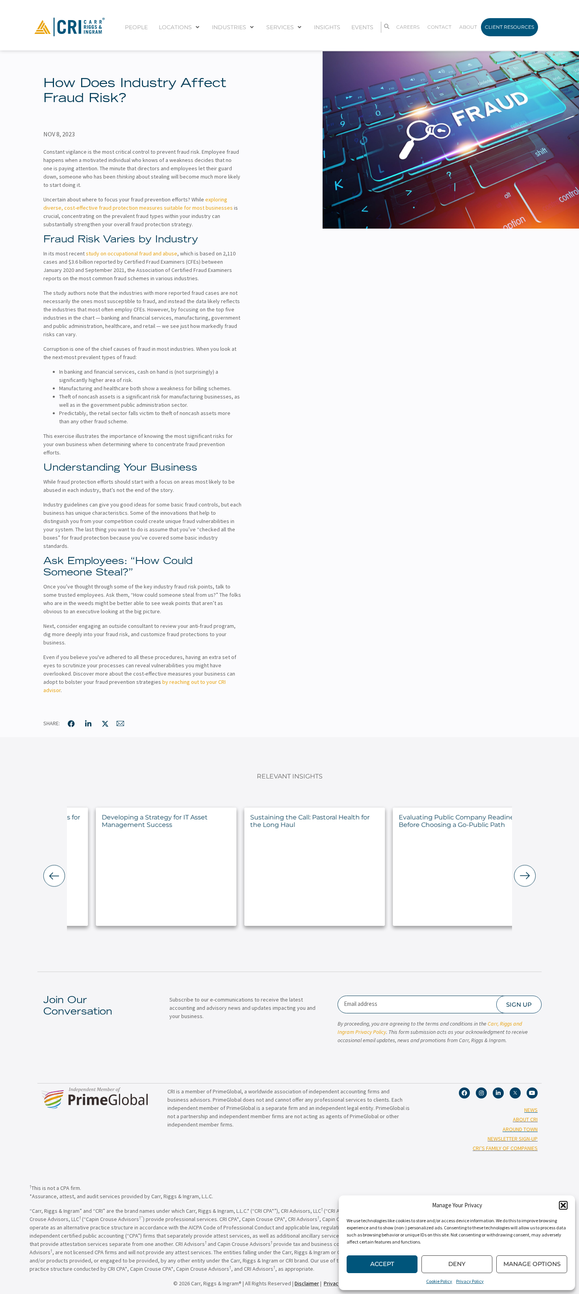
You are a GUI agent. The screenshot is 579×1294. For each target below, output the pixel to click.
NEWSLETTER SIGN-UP (513, 1138)
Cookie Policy (439, 1281)
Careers (407, 27)
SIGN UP (519, 1004)
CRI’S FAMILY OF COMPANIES (505, 1148)
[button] (563, 1205)
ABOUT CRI (525, 1119)
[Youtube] (532, 1093)
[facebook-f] (71, 723)
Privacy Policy (470, 1281)
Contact (439, 27)
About (468, 27)
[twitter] (105, 723)
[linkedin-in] (88, 723)
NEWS (531, 1109)
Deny (457, 1264)
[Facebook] (464, 1093)
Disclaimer (307, 1283)
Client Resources (509, 27)
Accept (382, 1264)
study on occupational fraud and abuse (131, 253)
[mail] (120, 723)
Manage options (531, 1264)
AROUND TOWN (520, 1129)
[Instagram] (481, 1093)
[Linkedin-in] (498, 1093)
